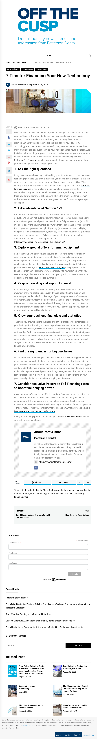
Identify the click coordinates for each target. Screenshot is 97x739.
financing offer (21, 497)
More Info (76, 735)
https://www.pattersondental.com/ (55, 462)
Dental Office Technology (48, 490)
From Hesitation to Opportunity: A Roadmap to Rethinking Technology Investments (44, 627)
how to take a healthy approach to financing (34, 411)
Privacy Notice (28, 725)
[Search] (90, 55)
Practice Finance (41, 69)
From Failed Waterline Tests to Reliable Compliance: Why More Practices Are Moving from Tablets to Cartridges (31, 670)
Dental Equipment (13, 69)
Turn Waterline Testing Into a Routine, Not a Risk (28, 614)
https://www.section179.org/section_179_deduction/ (39, 242)
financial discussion (64, 493)
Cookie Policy (88, 735)
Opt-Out (67, 735)
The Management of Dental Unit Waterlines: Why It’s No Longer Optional (75, 688)
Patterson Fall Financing (25, 160)
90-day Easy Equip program (52, 267)
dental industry (28, 490)
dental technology (38, 493)
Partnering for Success (17, 597)
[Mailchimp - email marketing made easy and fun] (55, 581)
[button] (48, 55)
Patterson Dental (27, 69)
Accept (58, 735)
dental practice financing (72, 490)
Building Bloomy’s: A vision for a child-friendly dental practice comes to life (40, 620)
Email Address (15, 543)
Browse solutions (72, 416)
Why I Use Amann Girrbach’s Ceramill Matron (31, 706)
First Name (13, 553)
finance (51, 493)
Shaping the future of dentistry (27, 687)
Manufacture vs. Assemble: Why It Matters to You (75, 706)
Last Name (13, 563)
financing (79, 493)
